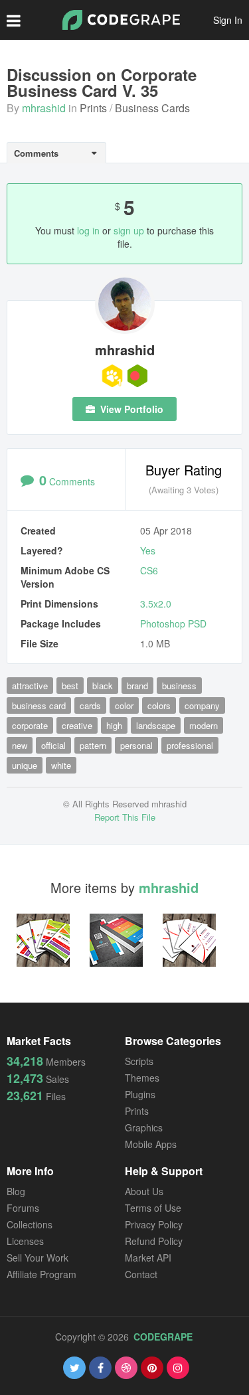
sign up (129, 230)
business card (39, 705)
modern (203, 725)
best (70, 685)
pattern (93, 745)
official (53, 745)
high (114, 725)
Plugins (140, 1094)
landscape (155, 725)
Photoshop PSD (173, 623)
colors (159, 705)
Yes (147, 550)
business (179, 685)
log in (88, 230)
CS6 (149, 570)
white (61, 765)
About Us (144, 1191)
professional (190, 745)
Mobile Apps (151, 1144)
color (124, 705)
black (102, 685)
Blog (16, 1191)
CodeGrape (163, 1336)
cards (90, 705)
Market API (148, 1257)
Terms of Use (153, 1207)
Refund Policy (154, 1241)
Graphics (144, 1127)
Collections (29, 1224)
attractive (30, 685)
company (202, 705)
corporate (30, 725)
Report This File (124, 817)
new (19, 745)
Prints (93, 108)
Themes (142, 1077)
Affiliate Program (41, 1274)
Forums (23, 1207)
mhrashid (44, 108)
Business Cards (152, 108)
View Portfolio (130, 409)
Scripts (139, 1061)
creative (77, 725)
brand (137, 685)
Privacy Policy (154, 1224)
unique (24, 765)
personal (136, 745)
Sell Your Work (37, 1257)
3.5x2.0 (155, 603)
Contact (141, 1274)
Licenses (25, 1241)
